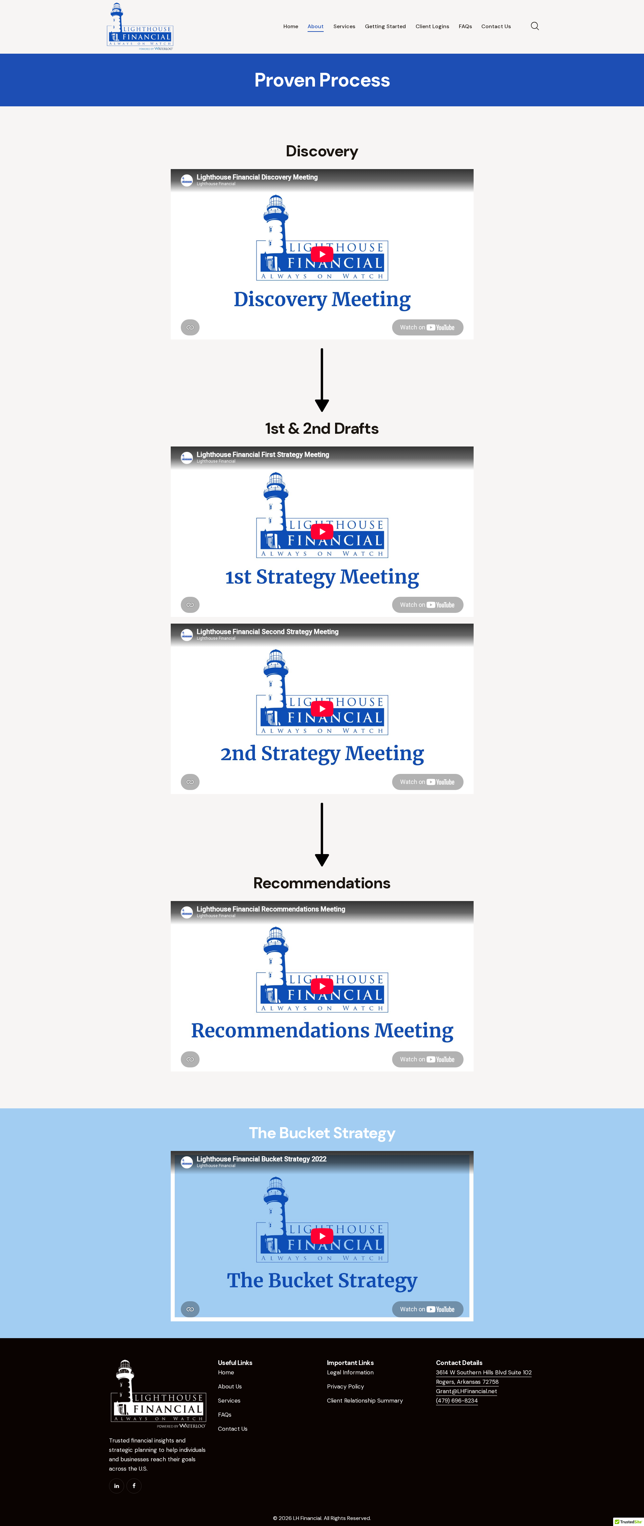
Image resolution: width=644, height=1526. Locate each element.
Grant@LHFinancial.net (466, 1391)
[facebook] (134, 1485)
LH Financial (307, 1518)
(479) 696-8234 (457, 1400)
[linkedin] (116, 1485)
